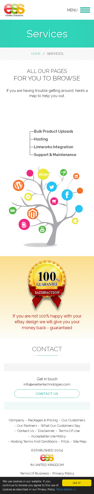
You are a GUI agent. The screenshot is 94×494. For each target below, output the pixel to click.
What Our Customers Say (60, 426)
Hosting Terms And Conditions (34, 441)
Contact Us (47, 394)
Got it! (77, 482)
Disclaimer (46, 431)
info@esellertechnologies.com (47, 384)
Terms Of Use (69, 431)
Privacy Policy (63, 473)
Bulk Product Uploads (53, 131)
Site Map (79, 441)
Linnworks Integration (53, 147)
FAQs (65, 441)
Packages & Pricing (43, 420)
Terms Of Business (34, 473)
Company (16, 420)
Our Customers (73, 420)
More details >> (66, 489)
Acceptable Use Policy (48, 436)
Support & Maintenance (55, 155)
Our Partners (27, 426)
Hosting (41, 139)
